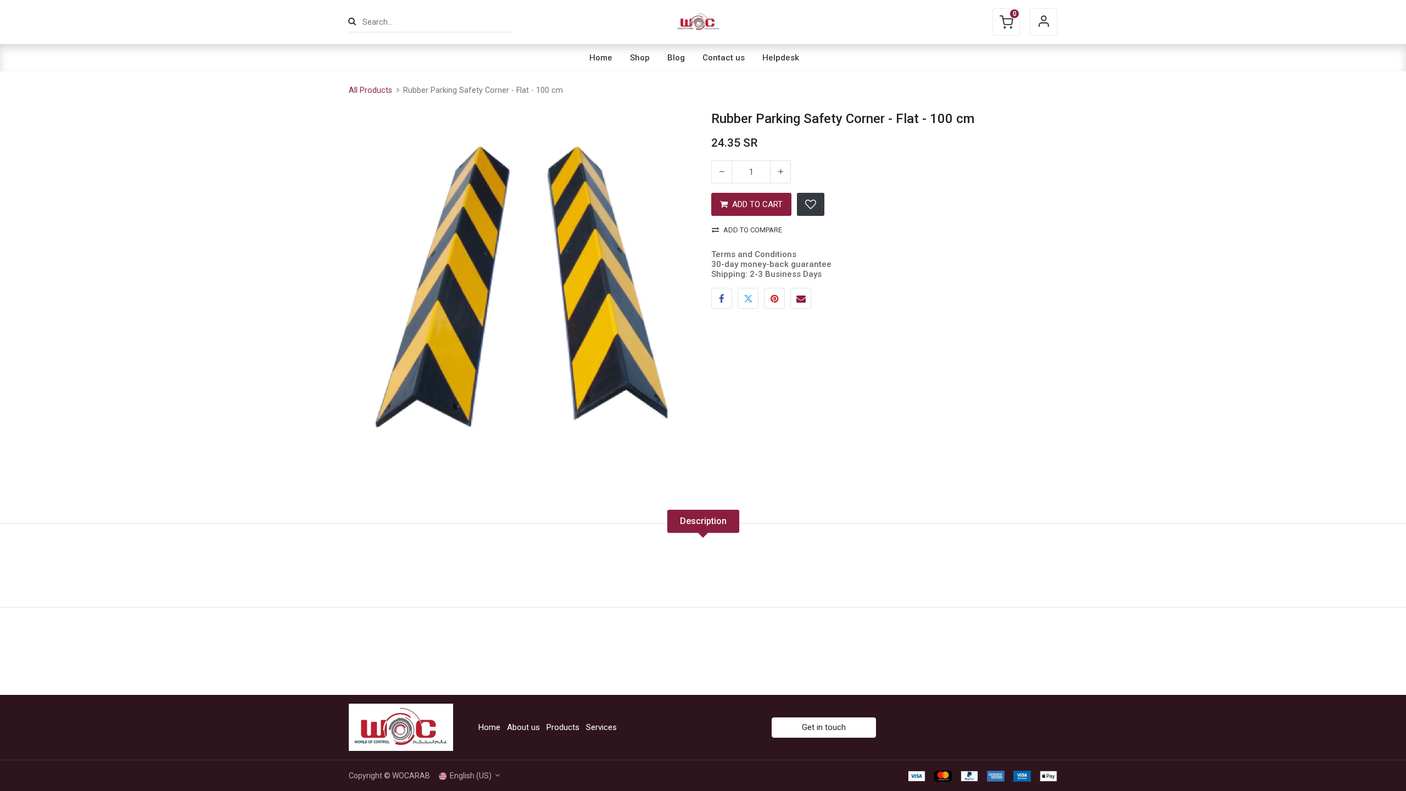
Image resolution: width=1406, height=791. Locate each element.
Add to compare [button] (752, 230)
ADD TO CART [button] (757, 204)
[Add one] (780, 172)
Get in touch (824, 727)
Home (489, 727)
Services (601, 727)
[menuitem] (601, 57)
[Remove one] (722, 172)
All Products (370, 90)
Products (562, 727)
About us (523, 727)
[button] (810, 204)
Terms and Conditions (753, 254)
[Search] (352, 22)
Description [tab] (703, 521)
